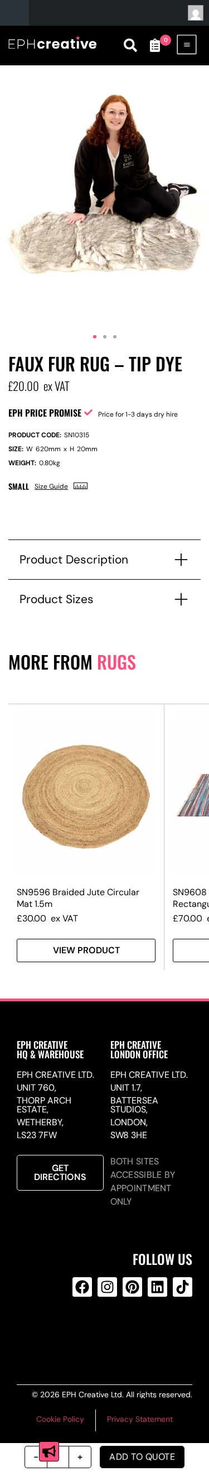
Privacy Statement (140, 1419)
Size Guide (51, 486)
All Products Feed (105, 1332)
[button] (94, 336)
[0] (155, 45)
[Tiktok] (182, 1287)
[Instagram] (107, 1287)
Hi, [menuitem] (194, 13)
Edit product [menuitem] (72, 13)
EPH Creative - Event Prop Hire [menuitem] (14, 13)
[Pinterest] (132, 1287)
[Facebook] (82, 1287)
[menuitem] (43, 13)
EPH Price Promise (44, 412)
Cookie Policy (60, 1419)
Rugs (116, 661)
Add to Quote (142, 1457)
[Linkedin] (157, 1287)
